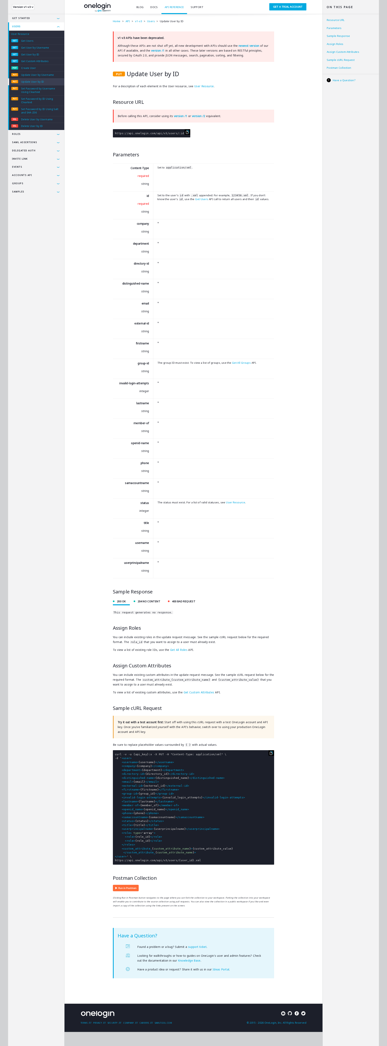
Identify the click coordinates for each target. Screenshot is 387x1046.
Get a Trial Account (288, 6)
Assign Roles (335, 44)
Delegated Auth (24, 150)
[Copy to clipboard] (187, 132)
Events (17, 166)
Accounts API (22, 175)
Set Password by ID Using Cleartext (37, 100)
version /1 (158, 50)
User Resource (20, 34)
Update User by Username (37, 75)
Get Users (27, 41)
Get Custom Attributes (35, 61)
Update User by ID (32, 81)
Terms (84, 1022)
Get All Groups (241, 363)
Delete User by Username (37, 119)
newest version (249, 46)
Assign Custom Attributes (343, 52)
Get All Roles (178, 650)
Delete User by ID (32, 126)
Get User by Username (35, 47)
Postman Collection (339, 68)
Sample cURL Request (341, 60)
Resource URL (336, 20)
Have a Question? (344, 80)
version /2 (198, 116)
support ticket (197, 947)
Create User (28, 68)
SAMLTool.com (163, 1022)
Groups (17, 183)
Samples (18, 191)
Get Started (21, 18)
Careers (144, 1022)
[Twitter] (303, 1014)
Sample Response (338, 36)
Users (16, 26)
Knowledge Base (189, 960)
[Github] (290, 1014)
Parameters (334, 28)
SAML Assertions (24, 142)
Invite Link (20, 158)
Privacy (97, 1022)
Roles (16, 133)
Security (113, 1022)
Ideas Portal (221, 969)
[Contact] (283, 1014)
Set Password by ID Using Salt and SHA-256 (39, 110)
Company (128, 1022)
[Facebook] (297, 1014)
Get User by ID (30, 54)
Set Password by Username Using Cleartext (38, 90)
